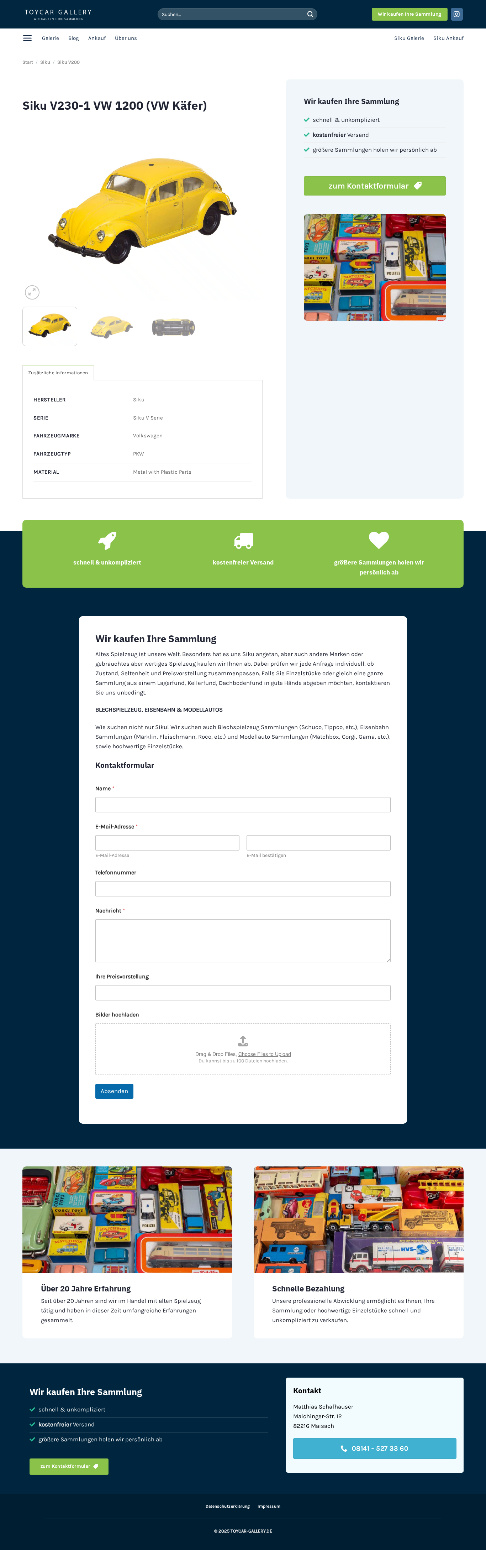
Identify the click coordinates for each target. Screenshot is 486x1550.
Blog (73, 38)
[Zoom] (32, 292)
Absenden (114, 1090)
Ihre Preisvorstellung (122, 976)
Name (105, 788)
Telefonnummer (115, 872)
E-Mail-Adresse (112, 855)
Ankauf (97, 38)
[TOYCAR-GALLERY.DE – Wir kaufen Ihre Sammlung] (58, 14)
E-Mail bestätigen (266, 855)
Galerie (50, 38)
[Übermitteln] (310, 14)
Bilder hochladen (117, 1014)
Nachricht (110, 910)
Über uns (126, 38)
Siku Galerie (409, 38)
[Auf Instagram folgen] (457, 14)
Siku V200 (68, 62)
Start (27, 62)
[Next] (249, 211)
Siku (45, 62)
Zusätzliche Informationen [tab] (58, 372)
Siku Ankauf (448, 38)
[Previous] (36, 211)
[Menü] (27, 38)
